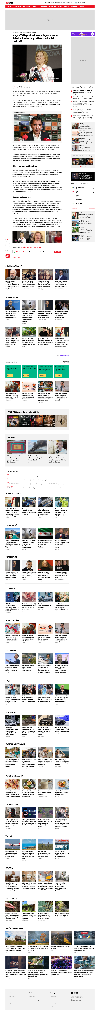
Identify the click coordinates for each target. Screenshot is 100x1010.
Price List (31, 1004)
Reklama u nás (32, 996)
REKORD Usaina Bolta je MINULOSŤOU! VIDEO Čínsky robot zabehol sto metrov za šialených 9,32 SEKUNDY (12, 607)
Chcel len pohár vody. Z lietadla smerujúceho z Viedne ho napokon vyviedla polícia (11, 854)
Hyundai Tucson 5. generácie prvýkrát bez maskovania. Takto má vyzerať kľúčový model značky (44, 731)
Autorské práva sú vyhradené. (77, 997)
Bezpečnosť (57, 828)
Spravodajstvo (53, 996)
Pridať (58, 252)
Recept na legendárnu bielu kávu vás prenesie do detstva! (44, 792)
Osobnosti (24, 579)
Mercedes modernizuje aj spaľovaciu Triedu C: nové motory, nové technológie (62, 729)
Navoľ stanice (74, 208)
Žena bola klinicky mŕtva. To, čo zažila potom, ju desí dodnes (45, 605)
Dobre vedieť (7, 400)
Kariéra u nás (11, 1002)
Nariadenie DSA (12, 1006)
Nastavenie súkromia (13, 1000)
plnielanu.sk (57, 642)
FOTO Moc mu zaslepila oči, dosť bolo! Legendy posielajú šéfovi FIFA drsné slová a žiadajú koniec (61, 699)
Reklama (31, 993)
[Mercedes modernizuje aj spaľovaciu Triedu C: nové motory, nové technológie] (62, 720)
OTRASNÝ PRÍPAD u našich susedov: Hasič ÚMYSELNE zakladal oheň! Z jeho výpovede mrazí (85, 231)
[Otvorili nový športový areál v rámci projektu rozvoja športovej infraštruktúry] (16, 447)
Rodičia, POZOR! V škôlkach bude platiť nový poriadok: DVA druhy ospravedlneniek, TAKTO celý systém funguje (36, 484)
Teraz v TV (75, 184)
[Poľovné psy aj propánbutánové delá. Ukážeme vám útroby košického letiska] (45, 844)
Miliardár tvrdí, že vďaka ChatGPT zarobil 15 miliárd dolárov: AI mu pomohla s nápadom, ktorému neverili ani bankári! (61, 669)
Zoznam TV (12, 437)
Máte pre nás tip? (53, 1006)
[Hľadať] (93, 6)
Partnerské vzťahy (83, 173)
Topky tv (66, 7)
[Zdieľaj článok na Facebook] (8, 245)
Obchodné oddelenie (54, 1000)
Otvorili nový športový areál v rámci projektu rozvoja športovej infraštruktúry (14, 459)
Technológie (11, 804)
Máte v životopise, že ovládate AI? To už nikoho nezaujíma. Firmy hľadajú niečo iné (62, 761)
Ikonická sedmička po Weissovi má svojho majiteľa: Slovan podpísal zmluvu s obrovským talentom (12, 699)
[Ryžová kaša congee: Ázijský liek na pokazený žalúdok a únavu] (62, 784)
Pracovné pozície (11, 362)
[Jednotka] (73, 195)
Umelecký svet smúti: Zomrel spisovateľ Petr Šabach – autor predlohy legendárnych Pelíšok (28, 283)
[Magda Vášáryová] (20, 237)
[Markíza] (73, 187)
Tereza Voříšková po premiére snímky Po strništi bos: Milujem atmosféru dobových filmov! (44, 284)
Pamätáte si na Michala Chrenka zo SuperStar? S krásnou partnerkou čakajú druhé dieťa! (30, 476)
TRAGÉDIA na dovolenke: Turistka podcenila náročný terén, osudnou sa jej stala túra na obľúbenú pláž (34, 488)
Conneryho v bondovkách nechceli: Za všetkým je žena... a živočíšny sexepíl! (27, 480)
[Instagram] (75, 993)
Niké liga (7, 704)
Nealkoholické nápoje (42, 796)
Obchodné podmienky (34, 1000)
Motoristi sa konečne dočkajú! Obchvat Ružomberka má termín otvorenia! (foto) (28, 668)
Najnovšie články (12, 471)
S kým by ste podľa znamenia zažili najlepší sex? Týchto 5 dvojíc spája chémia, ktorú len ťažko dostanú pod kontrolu (85, 177)
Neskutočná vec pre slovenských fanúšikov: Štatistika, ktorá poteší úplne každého (11, 396)
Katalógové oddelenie (54, 1002)
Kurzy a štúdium (58, 766)
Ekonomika (52, 7)
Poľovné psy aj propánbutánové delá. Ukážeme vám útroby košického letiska (44, 854)
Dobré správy (12, 620)
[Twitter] (77, 993)
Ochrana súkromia (12, 998)
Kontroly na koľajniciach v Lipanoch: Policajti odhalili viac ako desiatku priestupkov (29, 511)
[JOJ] (73, 191)
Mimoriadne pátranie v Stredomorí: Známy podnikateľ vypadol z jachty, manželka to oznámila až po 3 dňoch (44, 669)
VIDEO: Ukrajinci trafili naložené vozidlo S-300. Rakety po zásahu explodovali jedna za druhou (45, 823)
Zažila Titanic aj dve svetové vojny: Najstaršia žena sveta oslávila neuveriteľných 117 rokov (62, 606)
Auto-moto (10, 712)
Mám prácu (40, 766)
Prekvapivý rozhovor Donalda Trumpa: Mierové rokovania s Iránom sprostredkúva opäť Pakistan (62, 544)
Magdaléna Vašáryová (26, 247)
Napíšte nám (11, 1004)
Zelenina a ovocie (8, 920)
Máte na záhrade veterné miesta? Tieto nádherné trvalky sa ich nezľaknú (62, 915)
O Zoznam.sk (12, 993)
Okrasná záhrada (25, 920)
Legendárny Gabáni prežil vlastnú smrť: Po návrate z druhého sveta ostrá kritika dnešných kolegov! (57, 459)
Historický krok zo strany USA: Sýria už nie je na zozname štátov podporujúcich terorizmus (45, 543)
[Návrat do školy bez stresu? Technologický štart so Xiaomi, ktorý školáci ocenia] (45, 628)
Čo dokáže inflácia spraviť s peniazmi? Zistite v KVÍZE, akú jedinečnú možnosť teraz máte (12, 638)
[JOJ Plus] (73, 203)
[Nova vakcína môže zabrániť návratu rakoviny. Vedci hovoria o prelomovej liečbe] (62, 844)
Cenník (30, 1002)
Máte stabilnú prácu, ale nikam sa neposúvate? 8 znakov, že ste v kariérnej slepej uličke (45, 761)
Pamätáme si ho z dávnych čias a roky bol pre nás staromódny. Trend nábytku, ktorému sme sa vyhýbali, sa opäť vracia (12, 886)
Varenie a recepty (14, 775)
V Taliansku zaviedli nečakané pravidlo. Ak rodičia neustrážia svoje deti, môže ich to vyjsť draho (28, 855)
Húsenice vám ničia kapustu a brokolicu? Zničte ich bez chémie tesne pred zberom (44, 916)
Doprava (23, 736)
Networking (24, 768)
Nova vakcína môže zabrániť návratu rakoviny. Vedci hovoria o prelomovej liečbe (62, 854)
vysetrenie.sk (24, 610)
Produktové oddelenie (54, 998)
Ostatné (23, 703)
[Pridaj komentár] (8, 239)
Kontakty (52, 993)
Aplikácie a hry (8, 828)
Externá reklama (32, 998)
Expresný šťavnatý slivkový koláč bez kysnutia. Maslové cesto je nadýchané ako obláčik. (12, 793)
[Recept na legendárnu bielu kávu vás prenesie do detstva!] (45, 784)
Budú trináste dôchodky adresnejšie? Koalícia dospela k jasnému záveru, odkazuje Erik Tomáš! (12, 669)
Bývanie (9, 868)
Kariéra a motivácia (15, 744)
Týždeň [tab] (92, 87)
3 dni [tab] (86, 87)
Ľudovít (64, 2)
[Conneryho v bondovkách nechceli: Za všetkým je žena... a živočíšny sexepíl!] (29, 565)
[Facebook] (72, 993)
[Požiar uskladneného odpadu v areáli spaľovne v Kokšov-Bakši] (37, 447)
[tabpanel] (83, 105)
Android (23, 826)
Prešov (56, 517)
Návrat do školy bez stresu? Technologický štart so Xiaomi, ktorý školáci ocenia (28, 396)
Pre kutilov (11, 898)
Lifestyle (74, 7)
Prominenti (26, 7)
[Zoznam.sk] (75, 1000)
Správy (8, 464)
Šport (34, 7)
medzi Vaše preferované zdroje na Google (31, 252)
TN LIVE (8, 836)
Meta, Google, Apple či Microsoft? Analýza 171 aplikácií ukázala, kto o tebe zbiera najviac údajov (12, 823)
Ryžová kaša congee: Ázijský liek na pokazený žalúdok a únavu (61, 792)
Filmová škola (37, 247)
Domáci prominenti (32, 32)
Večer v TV (84, 184)
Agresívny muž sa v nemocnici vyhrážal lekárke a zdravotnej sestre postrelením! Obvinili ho (44, 512)
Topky (21, 32)
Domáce (9, 7)
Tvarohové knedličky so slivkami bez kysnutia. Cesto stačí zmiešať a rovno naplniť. (28, 793)
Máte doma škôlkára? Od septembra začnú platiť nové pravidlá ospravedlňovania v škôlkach (12, 762)
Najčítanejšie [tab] (77, 87)
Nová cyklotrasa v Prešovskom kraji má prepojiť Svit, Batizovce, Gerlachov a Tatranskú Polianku (28, 731)
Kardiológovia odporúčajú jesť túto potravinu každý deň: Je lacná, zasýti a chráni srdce (29, 606)
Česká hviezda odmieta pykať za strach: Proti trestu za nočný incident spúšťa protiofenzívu (45, 698)
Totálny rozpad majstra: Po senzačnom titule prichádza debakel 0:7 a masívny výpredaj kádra (28, 698)
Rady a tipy (57, 796)
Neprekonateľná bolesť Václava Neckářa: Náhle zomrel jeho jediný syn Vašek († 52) (61, 574)
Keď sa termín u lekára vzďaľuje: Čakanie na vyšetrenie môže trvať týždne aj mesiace (61, 396)
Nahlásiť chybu (16, 257)
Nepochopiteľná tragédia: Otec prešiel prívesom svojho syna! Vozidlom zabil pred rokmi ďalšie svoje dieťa (86, 238)
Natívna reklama (32, 1006)
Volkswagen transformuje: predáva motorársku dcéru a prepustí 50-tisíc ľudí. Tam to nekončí (11, 731)
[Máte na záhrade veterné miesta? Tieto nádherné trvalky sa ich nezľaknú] (62, 906)
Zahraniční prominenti (42, 289)
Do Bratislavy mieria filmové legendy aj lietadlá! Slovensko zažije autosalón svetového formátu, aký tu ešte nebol (45, 397)
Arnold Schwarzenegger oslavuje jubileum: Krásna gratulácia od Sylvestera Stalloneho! (61, 283)
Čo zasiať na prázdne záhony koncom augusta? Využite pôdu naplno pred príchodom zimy (12, 916)
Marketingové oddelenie (55, 1004)
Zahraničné (17, 7)
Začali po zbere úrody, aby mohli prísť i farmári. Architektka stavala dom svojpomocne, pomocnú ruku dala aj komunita (29, 886)
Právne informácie (12, 996)
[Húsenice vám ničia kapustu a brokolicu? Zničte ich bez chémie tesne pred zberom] (45, 906)
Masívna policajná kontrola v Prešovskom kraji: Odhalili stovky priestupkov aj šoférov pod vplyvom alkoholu (61, 512)
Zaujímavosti (43, 7)
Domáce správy (13, 493)
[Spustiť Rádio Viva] (82, 33)
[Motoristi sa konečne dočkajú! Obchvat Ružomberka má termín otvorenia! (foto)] (29, 658)
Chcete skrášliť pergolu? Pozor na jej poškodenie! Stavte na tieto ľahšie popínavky (29, 916)
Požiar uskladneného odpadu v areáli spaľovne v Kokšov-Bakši (37, 458)
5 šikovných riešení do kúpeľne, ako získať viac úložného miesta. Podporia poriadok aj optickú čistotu (61, 886)
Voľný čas (82, 7)
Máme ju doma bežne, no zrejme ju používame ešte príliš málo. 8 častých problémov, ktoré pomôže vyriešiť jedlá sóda (45, 886)
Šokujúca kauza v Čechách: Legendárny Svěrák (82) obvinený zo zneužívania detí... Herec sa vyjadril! (12, 284)
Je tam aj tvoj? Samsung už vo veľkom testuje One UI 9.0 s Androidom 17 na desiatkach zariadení (29, 822)
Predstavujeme (41, 736)
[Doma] (73, 199)
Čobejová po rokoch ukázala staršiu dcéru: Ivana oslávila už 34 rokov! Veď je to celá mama (44, 575)
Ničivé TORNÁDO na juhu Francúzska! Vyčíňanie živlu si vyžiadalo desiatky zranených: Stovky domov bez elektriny (29, 544)
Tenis (39, 703)
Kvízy (59, 7)
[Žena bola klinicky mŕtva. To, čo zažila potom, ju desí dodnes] (45, 597)
